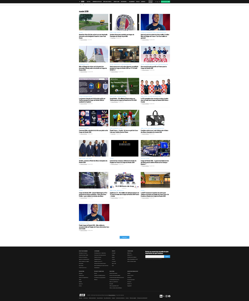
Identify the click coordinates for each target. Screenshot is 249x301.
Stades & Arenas (97, 257)
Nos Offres (112, 271)
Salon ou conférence (114, 281)
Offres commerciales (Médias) (116, 287)
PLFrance (129, 281)
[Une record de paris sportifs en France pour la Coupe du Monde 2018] (155, 54)
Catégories (96, 251)
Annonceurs (85, 297)
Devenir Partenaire (113, 273)
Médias (80, 281)
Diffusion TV (129, 255)
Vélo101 (128, 273)
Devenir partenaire (92, 297)
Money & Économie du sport (161, 32)
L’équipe (113, 297)
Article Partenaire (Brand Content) (117, 277)
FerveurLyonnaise (131, 279)
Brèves (111, 96)
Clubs (80, 279)
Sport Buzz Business (83, 251)
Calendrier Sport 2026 (83, 255)
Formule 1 (114, 261)
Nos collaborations (107, 297)
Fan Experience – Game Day (100, 253)
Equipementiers (149, 32)
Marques (81, 273)
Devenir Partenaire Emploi (115, 275)
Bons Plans (81, 265)
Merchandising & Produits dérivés (101, 265)
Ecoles (80, 285)
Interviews (81, 263)
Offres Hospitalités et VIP (132, 259)
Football (81, 32)
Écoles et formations (83, 257)
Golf (113, 265)
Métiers (95, 279)
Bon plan (111, 283)
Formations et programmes (99, 277)
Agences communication (84, 259)
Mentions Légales (133, 297)
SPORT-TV (129, 283)
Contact (127, 297)
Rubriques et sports (83, 253)
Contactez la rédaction (120, 297)
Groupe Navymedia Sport (132, 271)
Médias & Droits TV (117, 64)
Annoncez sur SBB (165, 1)
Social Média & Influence (87, 96)
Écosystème (81, 271)
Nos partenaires (100, 297)
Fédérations (81, 275)
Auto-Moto (143, 158)
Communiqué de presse (114, 279)
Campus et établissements (99, 275)
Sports (113, 251)
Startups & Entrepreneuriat (100, 255)
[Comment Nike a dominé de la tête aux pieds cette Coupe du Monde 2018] (93, 118)
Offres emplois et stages (84, 261)
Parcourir (124, 237)
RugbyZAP (129, 285)
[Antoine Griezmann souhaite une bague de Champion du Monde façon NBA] (124, 22)
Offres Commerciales (131, 261)
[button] (80, 1)
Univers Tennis (130, 275)
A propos (80, 297)
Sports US (119, 32)
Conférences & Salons (131, 257)
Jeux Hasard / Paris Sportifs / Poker (151, 64)
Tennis (113, 259)
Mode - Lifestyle (151, 128)
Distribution (143, 32)
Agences (81, 283)
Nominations (96, 267)
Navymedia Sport (112, 295)
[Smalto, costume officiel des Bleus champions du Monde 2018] (93, 148)
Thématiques (130, 251)
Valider (167, 256)
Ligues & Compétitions (83, 277)
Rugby (113, 255)
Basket (111, 32)
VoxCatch (129, 277)
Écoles (95, 273)
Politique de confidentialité (142, 297)
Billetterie (129, 253)
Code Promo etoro (83, 267)
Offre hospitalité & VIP (114, 285)
